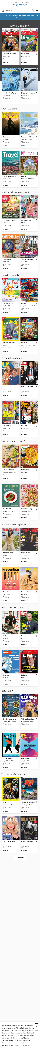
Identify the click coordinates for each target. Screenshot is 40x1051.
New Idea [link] (24, 426)
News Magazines (20, 25)
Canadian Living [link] (26, 509)
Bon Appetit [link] (7, 509)
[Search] (2, 10)
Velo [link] (4, 802)
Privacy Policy (20, 1028)
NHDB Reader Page (21, 16)
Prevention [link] (6, 592)
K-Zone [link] (23, 303)
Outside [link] (5, 137)
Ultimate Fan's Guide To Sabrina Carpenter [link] (28, 719)
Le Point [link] (24, 675)
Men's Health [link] (25, 553)
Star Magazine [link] (7, 426)
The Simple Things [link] (9, 220)
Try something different (12, 773)
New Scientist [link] (25, 758)
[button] (17, 53)
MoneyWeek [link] (25, 54)
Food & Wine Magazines (12, 441)
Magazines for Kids (10, 275)
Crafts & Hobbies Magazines (14, 191)
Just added (6, 690)
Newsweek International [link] (28, 93)
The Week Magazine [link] (9, 54)
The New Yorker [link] (8, 758)
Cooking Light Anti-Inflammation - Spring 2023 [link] (10, 719)
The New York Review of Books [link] (10, 93)
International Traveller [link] (28, 137)
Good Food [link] (25, 470)
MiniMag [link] (24, 342)
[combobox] (15, 10)
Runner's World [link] (26, 592)
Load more (20, 858)
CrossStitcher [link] (7, 259)
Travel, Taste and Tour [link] (10, 176)
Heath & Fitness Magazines (14, 524)
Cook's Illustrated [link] (8, 470)
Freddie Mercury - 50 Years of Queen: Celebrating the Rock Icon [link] (28, 841)
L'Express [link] (6, 675)
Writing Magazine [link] (27, 259)
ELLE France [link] (7, 636)
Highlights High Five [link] (9, 303)
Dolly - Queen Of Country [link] (10, 841)
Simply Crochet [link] (26, 220)
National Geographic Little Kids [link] (10, 342)
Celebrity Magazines (10, 358)
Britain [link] (23, 176)
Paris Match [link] (25, 636)
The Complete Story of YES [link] (28, 802)
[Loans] (33, 11)
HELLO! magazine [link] (27, 386)
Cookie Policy (25, 1045)
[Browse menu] (37, 10)
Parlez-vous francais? (11, 607)
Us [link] (4, 386)
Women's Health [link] (8, 553)
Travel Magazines (9, 108)
